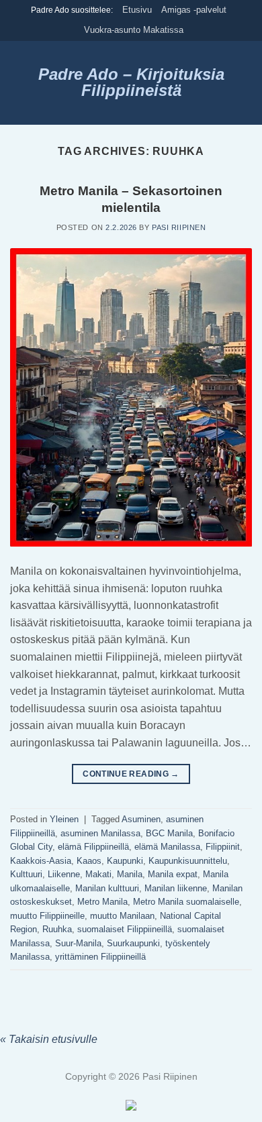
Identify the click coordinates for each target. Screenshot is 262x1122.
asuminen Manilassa (100, 833)
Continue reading (131, 774)
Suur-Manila (78, 943)
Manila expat (173, 874)
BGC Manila (169, 833)
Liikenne (64, 874)
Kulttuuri (26, 874)
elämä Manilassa (167, 847)
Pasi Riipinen (179, 227)
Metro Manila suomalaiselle (186, 902)
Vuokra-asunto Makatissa (133, 30)
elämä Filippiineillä (93, 847)
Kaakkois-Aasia (40, 861)
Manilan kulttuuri (107, 888)
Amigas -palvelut (193, 10)
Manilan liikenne (175, 888)
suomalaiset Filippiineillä (124, 929)
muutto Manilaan (122, 916)
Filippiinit (223, 847)
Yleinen (64, 819)
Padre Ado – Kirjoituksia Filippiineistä (131, 82)
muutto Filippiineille (47, 916)
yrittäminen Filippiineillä (100, 957)
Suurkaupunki (133, 943)
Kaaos (89, 861)
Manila (129, 874)
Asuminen (141, 819)
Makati (98, 874)
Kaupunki (125, 861)
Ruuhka (57, 929)
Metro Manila (102, 902)
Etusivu (137, 10)
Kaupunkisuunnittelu (187, 861)
